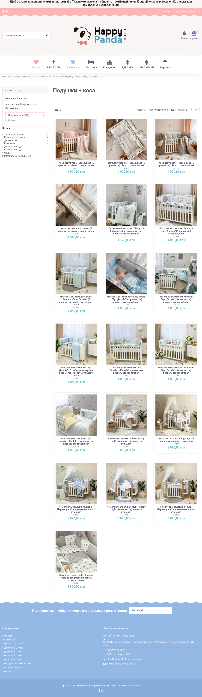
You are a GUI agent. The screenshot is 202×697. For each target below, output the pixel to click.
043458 (76, 234)
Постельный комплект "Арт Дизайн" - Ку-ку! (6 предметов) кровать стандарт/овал (126, 370)
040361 (176, 515)
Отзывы (8, 671)
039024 (76, 583)
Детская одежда (13, 146)
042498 (176, 237)
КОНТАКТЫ (10, 639)
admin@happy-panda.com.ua (121, 663)
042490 (126, 447)
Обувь (7, 153)
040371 (76, 515)
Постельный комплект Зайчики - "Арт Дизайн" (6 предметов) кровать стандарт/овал (176, 370)
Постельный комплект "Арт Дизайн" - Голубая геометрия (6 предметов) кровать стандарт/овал (76, 371)
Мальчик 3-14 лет (13, 659)
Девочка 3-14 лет (13, 651)
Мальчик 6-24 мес (13, 655)
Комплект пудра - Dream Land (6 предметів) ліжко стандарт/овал (76, 164)
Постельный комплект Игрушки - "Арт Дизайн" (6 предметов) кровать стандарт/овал (176, 299)
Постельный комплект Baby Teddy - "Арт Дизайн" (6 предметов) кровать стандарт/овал (126, 299)
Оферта (8, 635)
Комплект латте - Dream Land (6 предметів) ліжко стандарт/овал (176, 164)
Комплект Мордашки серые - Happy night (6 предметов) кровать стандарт (176, 509)
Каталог (7, 128)
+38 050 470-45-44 (116, 650)
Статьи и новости (13, 667)
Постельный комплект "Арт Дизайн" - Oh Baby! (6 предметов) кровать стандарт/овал (76, 441)
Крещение (9, 143)
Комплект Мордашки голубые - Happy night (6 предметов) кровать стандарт (76, 509)
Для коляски (11, 140)
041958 (176, 168)
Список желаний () (189, 11)
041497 (76, 307)
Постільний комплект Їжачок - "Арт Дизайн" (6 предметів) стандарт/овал (176, 231)
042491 (126, 168)
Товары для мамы (13, 134)
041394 (126, 305)
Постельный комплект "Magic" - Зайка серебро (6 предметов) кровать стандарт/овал (126, 231)
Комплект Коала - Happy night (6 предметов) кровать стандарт (176, 439)
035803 (76, 378)
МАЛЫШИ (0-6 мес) (14, 643)
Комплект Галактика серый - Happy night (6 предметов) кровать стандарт (126, 509)
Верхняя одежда (13, 149)
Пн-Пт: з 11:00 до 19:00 (118, 654)
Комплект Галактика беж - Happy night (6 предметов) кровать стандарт (126, 441)
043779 (76, 168)
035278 (76, 447)
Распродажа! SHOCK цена (17, 156)
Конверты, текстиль (14, 137)
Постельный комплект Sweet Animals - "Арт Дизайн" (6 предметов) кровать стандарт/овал (76, 300)
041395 (176, 376)
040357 (126, 515)
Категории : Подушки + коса (22, 104)
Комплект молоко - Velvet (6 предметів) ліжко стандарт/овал (76, 229)
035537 (126, 376)
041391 (176, 444)
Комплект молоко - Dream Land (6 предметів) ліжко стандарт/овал (126, 164)
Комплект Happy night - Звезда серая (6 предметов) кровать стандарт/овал (76, 578)
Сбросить (11, 120)
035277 (126, 237)
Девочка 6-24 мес (13, 647)
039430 (176, 305)
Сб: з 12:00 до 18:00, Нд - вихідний (124, 659)
